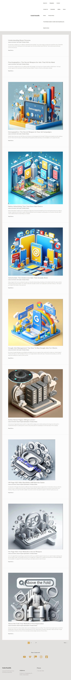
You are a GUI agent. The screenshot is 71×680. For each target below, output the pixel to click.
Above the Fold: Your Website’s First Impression (26, 624)
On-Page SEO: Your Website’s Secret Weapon (25, 552)
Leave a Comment (12, 42)
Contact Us (45, 9)
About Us (45, 3)
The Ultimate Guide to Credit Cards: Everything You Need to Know (53, 25)
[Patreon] (35, 656)
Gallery (59, 9)
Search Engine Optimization (23, 421)
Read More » (11, 50)
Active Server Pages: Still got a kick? (21, 420)
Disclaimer (53, 9)
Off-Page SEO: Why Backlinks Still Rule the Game (26, 482)
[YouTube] (24, 656)
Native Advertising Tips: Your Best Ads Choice (25, 206)
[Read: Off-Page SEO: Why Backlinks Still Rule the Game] (31, 459)
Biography (52, 3)
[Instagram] (41, 656)
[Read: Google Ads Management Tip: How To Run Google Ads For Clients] (35, 322)
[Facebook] (46, 656)
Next (65, 642)
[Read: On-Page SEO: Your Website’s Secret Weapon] (35, 526)
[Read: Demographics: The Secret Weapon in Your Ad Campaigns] (35, 105)
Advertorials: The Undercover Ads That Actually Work (28, 278)
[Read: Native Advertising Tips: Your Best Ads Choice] (35, 177)
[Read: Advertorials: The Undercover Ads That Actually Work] (35, 251)
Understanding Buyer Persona (19, 40)
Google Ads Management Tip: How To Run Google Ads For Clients (32, 348)
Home (64, 9)
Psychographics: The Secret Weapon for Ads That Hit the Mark (31, 62)
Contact (58, 3)
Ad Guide (19, 42)
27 (36, 642)
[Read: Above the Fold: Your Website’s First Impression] (35, 597)
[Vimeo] (30, 656)
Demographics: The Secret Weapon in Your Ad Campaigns (30, 132)
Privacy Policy (51, 15)
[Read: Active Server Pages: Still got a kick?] (35, 393)
